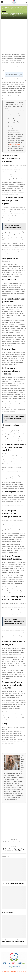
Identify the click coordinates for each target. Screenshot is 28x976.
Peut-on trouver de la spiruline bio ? (14, 841)
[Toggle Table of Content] (20, 74)
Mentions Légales (6, 971)
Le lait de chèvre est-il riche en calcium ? (12, 739)
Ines (4, 17)
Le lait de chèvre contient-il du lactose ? (12, 733)
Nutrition (4, 11)
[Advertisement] (14, 38)
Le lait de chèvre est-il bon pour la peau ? (12, 731)
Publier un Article (15, 971)
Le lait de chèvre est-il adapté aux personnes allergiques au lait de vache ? (13, 736)
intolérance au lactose (14, 144)
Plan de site (23, 971)
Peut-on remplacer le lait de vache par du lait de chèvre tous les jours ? (13, 742)
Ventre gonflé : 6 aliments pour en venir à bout (13, 883)
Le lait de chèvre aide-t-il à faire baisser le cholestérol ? (12, 746)
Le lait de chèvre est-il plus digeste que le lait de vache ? (13, 728)
